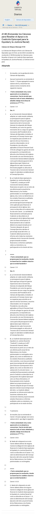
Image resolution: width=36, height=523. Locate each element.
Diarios (10, 25)
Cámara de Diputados (23, 20)
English (7, 20)
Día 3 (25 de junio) (21, 25)
